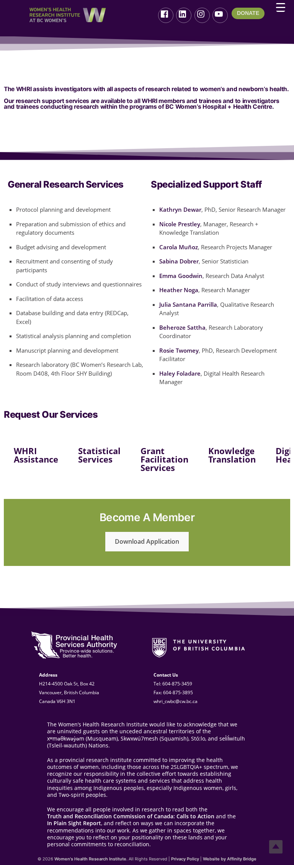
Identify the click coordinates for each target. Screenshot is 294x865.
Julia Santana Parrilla (188, 304)
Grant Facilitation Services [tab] (164, 459)
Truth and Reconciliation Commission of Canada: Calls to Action (130, 816)
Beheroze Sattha (182, 327)
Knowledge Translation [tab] (232, 455)
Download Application (147, 541)
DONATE (248, 13)
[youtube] (220, 15)
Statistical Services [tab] (99, 455)
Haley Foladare (180, 373)
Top (276, 847)
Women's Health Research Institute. (90, 859)
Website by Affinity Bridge (229, 859)
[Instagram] (202, 15)
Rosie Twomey (179, 350)
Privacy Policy (185, 859)
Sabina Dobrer (179, 261)
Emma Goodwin (181, 276)
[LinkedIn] (183, 15)
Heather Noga (178, 290)
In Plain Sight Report (74, 823)
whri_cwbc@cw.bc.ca (176, 701)
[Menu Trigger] (280, 7)
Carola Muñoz (178, 247)
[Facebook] (165, 15)
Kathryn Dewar (180, 209)
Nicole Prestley (179, 224)
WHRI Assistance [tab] (36, 455)
